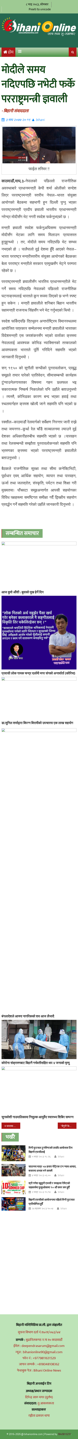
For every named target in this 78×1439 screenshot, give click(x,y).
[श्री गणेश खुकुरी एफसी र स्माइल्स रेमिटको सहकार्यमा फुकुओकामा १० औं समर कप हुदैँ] (14, 1187)
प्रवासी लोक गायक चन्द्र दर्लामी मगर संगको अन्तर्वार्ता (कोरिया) (38, 673)
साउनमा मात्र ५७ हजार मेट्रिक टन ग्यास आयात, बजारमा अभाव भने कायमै (52, 1168)
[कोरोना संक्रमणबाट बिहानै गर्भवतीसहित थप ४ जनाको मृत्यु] (39, 1039)
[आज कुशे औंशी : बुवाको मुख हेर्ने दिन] (39, 565)
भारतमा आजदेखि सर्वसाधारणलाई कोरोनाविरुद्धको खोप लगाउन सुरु (13, 1126)
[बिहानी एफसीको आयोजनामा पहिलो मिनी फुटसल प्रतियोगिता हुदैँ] (14, 1204)
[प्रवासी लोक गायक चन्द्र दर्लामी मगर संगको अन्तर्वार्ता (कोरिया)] (39, 632)
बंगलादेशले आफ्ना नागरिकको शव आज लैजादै (28, 1016)
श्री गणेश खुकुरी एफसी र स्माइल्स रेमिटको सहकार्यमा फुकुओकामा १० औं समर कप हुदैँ (49, 1185)
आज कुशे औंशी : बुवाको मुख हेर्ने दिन (23, 592)
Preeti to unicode (40, 9)
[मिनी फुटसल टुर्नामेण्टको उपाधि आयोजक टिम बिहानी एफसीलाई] (14, 1153)
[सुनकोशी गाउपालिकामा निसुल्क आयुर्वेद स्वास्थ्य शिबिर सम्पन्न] (39, 1089)
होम (10, 52)
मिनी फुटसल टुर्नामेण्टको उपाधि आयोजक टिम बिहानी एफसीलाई (51, 1149)
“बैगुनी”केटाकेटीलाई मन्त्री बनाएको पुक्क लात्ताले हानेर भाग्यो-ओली (68, 1126)
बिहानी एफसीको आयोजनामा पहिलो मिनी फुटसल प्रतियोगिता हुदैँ (52, 1201)
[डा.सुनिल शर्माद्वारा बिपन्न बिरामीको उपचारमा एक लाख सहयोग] (39, 698)
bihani (40, 119)
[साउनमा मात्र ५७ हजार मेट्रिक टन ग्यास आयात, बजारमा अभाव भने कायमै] (14, 1170)
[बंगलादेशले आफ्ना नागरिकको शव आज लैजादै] (39, 870)
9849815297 (64, 1434)
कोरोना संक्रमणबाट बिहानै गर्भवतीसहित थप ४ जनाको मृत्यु (36, 1062)
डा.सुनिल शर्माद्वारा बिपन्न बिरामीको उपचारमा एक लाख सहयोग (37, 722)
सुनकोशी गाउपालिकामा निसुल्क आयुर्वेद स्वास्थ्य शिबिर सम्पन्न (37, 1117)
